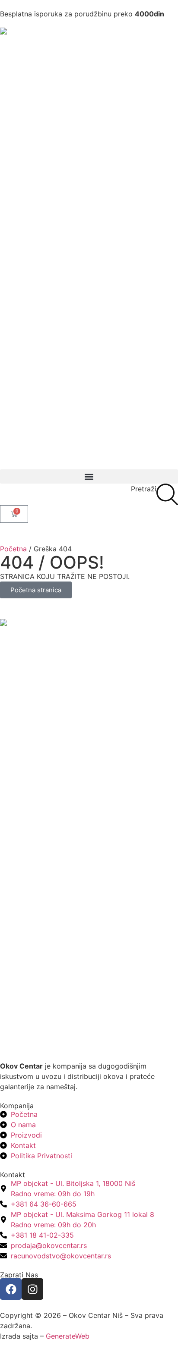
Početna (13, 548)
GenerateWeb (67, 1336)
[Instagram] (32, 1289)
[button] (89, 476)
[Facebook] (11, 1289)
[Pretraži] (167, 494)
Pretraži (143, 488)
